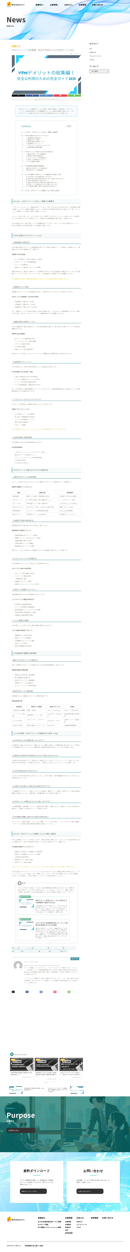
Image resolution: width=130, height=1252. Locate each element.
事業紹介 (39, 4)
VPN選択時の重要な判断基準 (34, 166)
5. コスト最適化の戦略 (33, 161)
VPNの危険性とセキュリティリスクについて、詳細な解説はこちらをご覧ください (39, 429)
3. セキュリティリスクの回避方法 (36, 158)
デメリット (17, 951)
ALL (90, 48)
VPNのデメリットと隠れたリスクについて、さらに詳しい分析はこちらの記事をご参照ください (44, 866)
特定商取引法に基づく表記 (34, 1246)
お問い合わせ (97, 4)
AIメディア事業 (43, 1224)
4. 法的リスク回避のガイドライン (36, 159)
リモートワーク (54, 951)
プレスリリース (95, 56)
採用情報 (82, 4)
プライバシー (43, 951)
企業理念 (68, 1224)
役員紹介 (68, 1227)
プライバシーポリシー (14, 1246)
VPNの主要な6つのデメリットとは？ (37, 135)
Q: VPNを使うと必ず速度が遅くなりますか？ (39, 177)
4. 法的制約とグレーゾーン (34, 143)
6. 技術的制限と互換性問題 (34, 147)
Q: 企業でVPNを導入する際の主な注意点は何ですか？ (42, 182)
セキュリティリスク (69, 948)
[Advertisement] (46, 1023)
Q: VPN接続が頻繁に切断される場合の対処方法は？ (41, 186)
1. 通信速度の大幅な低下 (33, 138)
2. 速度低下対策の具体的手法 (35, 156)
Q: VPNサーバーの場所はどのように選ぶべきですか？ (42, 184)
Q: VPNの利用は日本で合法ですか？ (37, 180)
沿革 (66, 1230)
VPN (15, 948)
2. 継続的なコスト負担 (33, 140)
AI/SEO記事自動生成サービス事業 (49, 1222)
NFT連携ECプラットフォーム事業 (49, 1227)
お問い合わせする (84, 1191)
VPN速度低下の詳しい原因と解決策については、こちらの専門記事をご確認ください (40, 279)
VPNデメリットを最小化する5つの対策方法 (39, 152)
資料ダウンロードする (29, 1191)
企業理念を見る (13, 1130)
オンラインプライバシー (39, 948)
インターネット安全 (24, 948)
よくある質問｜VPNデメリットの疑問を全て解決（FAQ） (43, 174)
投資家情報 (69, 1233)
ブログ (14, 46)
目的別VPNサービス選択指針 (34, 170)
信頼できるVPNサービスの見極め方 (36, 168)
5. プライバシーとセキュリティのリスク (38, 145)
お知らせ (68, 4)
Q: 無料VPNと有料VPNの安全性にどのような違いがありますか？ (45, 179)
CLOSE (69, 126)
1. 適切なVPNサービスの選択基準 (36, 154)
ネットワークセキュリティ (30, 951)
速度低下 (64, 951)
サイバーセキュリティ (55, 948)
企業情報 (53, 4)
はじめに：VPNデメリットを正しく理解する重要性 (41, 132)
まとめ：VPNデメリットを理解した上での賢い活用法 (42, 190)
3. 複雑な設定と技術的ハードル (35, 141)
